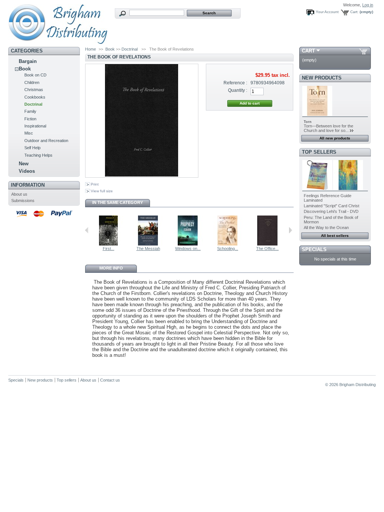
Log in (367, 5)
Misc (28, 133)
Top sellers (319, 152)
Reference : (235, 82)
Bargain (28, 61)
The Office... (267, 248)
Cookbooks (34, 97)
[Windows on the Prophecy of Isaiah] (188, 244)
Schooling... (227, 248)
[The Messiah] (148, 244)
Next (290, 230)
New (23, 163)
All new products (335, 138)
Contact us (110, 380)
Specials (314, 249)
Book (25, 69)
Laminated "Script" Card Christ (331, 206)
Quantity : (237, 90)
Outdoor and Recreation (46, 140)
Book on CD (35, 75)
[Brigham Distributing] (58, 41)
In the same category (117, 202)
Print (95, 184)
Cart (308, 51)
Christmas (33, 89)
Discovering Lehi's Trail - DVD (331, 211)
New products (322, 78)
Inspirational (35, 126)
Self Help (32, 147)
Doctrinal (33, 104)
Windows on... (188, 248)
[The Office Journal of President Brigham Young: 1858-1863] (267, 244)
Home (90, 49)
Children (31, 82)
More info (111, 268)
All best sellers (335, 236)
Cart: (354, 12)
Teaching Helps (38, 155)
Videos (27, 171)
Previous (86, 230)
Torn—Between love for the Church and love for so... (328, 128)
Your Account (327, 12)
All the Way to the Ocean (326, 227)
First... (108, 248)
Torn (308, 122)
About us (19, 194)
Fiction (30, 119)
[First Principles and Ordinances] (108, 244)
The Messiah (148, 248)
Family (30, 111)
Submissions (22, 200)
